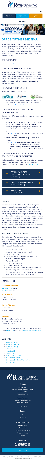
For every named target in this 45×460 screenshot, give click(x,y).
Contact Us (22, 428)
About (22, 414)
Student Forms (11, 362)
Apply (10, 16)
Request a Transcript (13, 358)
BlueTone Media (28, 458)
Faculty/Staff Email (22, 433)
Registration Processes (14, 355)
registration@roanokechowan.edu (32, 330)
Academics (22, 420)
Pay (37, 16)
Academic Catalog (12, 347)
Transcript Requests (22, 105)
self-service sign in (8, 64)
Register (23, 16)
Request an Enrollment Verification (18, 360)
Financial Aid (10, 351)
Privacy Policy (38, 457)
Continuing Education (22, 422)
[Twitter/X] (19, 444)
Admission (9, 349)
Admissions (22, 417)
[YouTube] (25, 444)
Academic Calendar (12, 344)
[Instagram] (22, 444)
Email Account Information (22, 430)
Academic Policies (12, 342)
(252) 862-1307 (33, 164)
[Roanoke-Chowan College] (22, 4)
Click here (13, 133)
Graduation (10, 353)
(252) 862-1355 (7, 291)
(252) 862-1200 (7, 288)
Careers (22, 436)
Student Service (22, 425)
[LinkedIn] (29, 444)
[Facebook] (16, 444)
